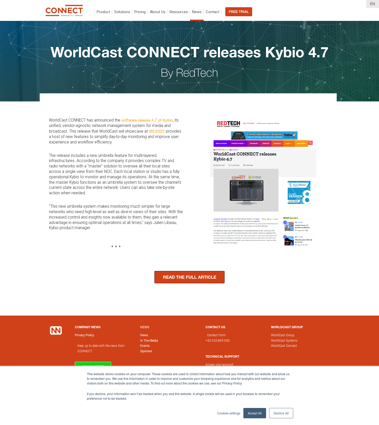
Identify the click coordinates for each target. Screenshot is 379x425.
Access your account (219, 364)
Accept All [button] (255, 413)
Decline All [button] (281, 413)
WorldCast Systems (284, 340)
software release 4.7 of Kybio (147, 120)
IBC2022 (157, 131)
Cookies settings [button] (228, 413)
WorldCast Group (282, 335)
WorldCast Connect (284, 346)
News (144, 327)
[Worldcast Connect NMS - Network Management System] (64, 10)
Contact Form (216, 335)
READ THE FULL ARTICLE (189, 277)
